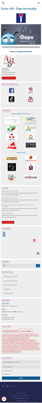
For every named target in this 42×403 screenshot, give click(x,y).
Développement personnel (21, 276)
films (4, 338)
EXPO (36, 335)
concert (12, 343)
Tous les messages (8, 222)
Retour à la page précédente (21, 51)
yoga (21, 335)
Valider (21, 378)
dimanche (36, 349)
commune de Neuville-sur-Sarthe (11, 340)
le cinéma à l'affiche (24, 346)
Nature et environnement (21, 285)
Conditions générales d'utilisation (21, 395)
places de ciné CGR (13, 349)
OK (38, 265)
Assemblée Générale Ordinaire (10, 331)
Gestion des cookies (21, 400)
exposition (10, 338)
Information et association (21, 281)
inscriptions (25, 340)
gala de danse (6, 346)
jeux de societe (20, 343)
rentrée (30, 349)
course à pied (6, 335)
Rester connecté (8, 370)
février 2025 (28, 343)
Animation (36, 343)
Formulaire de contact (9, 78)
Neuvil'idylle (15, 335)
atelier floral (23, 349)
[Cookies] (4, 399)
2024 (31, 335)
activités (26, 335)
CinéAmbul (6, 351)
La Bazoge (5, 343)
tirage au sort (24, 338)
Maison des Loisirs (15, 351)
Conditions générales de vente (21, 398)
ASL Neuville (26, 331)
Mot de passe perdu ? (6, 374)
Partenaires (21, 289)
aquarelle (17, 338)
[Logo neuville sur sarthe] (12, 120)
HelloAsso (32, 340)
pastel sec (14, 346)
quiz (32, 346)
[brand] (3, 2)
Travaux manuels (21, 293)
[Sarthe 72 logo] (12, 129)
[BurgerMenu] (38, 2)
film (36, 346)
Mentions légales (21, 393)
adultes (5, 349)
